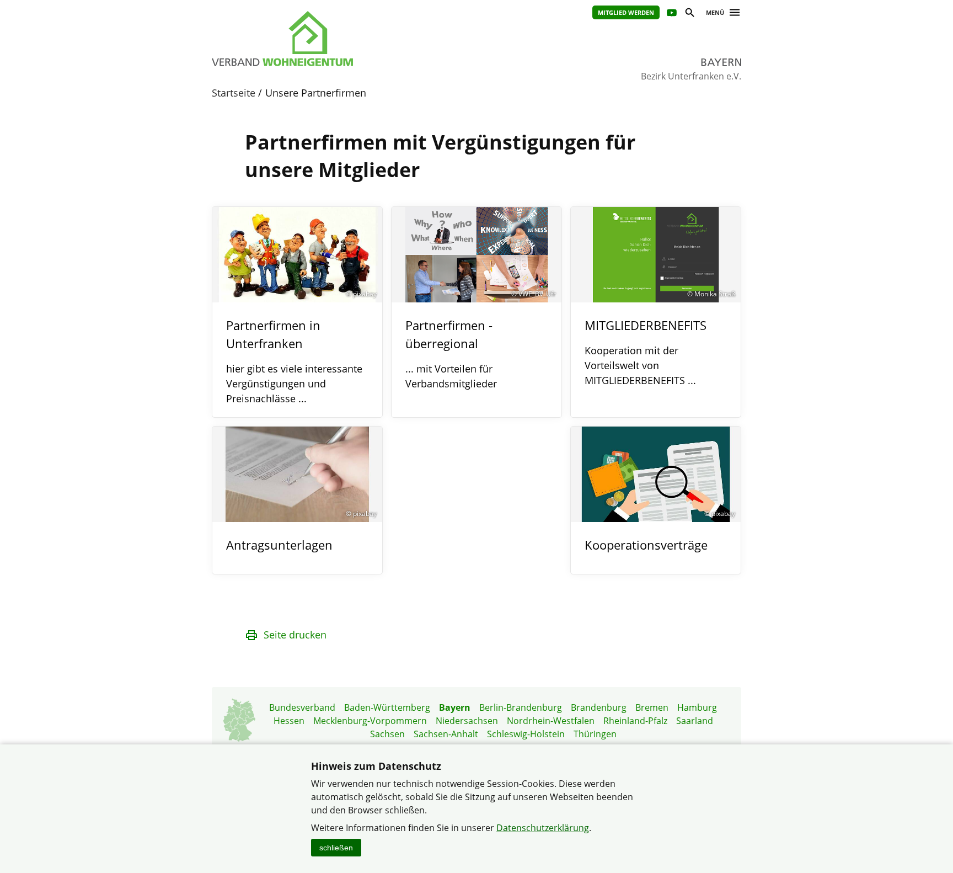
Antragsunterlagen (279, 544)
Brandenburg (599, 707)
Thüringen (595, 734)
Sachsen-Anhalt (446, 734)
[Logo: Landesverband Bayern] (333, 38)
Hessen (289, 721)
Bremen (651, 707)
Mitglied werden (626, 12)
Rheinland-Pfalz (635, 721)
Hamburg (697, 707)
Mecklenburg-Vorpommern (370, 721)
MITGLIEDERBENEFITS (645, 325)
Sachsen (387, 734)
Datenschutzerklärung (542, 828)
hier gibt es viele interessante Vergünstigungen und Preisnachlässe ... (294, 383)
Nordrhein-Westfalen (551, 721)
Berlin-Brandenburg (520, 707)
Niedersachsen (467, 721)
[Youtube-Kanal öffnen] (671, 14)
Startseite (233, 92)
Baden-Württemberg (387, 707)
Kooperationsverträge (646, 544)
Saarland (694, 721)
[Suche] (689, 14)
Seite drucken (295, 634)
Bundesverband (302, 707)
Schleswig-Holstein (526, 734)
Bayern (454, 707)
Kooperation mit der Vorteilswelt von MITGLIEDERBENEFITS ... (640, 365)
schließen (336, 847)
